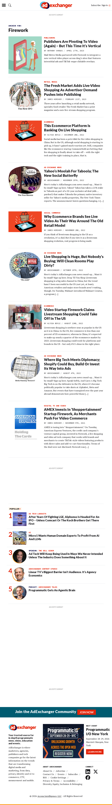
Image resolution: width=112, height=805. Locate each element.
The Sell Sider (46, 550)
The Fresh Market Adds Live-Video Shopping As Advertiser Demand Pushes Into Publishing (72, 89)
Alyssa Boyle (53, 135)
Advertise (60, 770)
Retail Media (50, 82)
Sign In (105, 5)
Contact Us (48, 774)
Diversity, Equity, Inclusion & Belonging (62, 784)
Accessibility (69, 780)
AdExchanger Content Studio (43, 569)
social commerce (52, 213)
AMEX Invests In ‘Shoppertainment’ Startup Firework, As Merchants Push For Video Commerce (73, 413)
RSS (45, 777)
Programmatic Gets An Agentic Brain (52, 590)
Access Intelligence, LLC (49, 796)
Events (61, 774)
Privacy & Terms (51, 780)
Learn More (95, 751)
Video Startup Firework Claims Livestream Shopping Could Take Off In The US (70, 314)
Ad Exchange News (52, 167)
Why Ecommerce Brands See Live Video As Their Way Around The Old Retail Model (73, 220)
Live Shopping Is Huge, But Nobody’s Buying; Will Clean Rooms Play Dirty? (74, 261)
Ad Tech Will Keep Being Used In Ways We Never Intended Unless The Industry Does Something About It (66, 555)
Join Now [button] (87, 712)
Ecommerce (49, 122)
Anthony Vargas (55, 50)
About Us (47, 770)
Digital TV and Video (55, 405)
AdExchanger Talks (48, 587)
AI (30, 532)
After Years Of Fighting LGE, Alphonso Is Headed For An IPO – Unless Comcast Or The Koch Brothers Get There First (64, 520)
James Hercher (54, 99)
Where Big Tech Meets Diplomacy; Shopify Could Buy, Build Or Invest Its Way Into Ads (72, 364)
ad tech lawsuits (37, 513)
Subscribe (96, 5)
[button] (9, 5)
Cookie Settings (58, 777)
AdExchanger (53, 180)
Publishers (49, 38)
